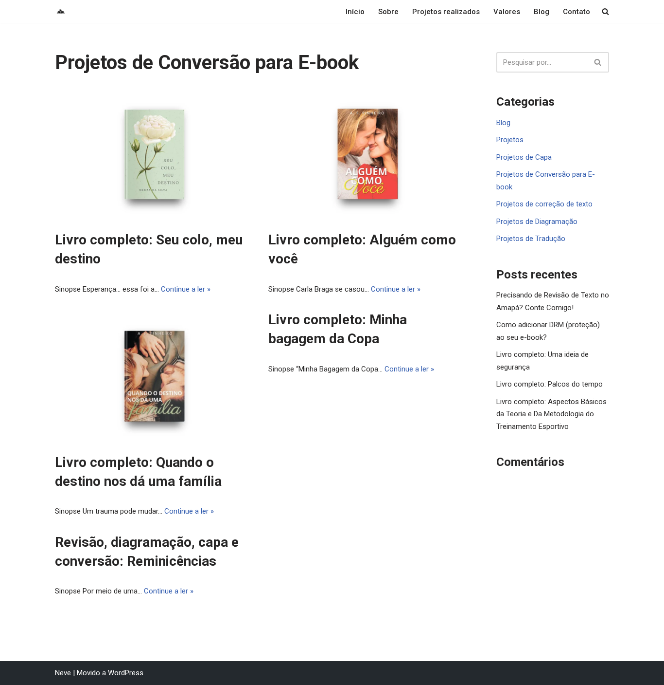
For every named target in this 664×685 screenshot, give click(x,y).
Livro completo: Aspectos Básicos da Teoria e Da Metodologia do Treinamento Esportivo (551, 414)
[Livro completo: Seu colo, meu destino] (154, 154)
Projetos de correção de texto (544, 204)
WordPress (125, 672)
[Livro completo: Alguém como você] (367, 154)
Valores (506, 11)
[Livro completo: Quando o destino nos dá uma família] (154, 376)
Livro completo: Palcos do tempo (549, 384)
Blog (541, 11)
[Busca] (598, 62)
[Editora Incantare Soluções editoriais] (61, 11)
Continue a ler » (185, 289)
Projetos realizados (446, 11)
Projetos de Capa (524, 157)
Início (355, 11)
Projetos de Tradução (530, 238)
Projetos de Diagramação (536, 221)
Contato (576, 11)
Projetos (510, 139)
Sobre (388, 11)
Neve (63, 672)
